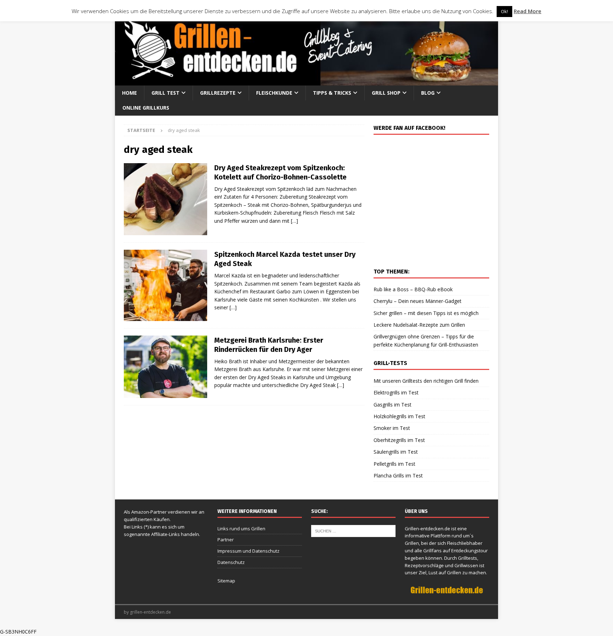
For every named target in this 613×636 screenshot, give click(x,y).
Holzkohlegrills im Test (399, 416)
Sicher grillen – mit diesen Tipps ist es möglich (426, 313)
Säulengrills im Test (396, 451)
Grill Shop (386, 92)
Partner (225, 539)
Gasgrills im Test (393, 404)
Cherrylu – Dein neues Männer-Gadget (418, 301)
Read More (527, 11)
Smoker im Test (392, 428)
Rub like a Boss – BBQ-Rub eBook (413, 289)
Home (129, 92)
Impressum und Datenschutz (248, 551)
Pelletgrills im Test (394, 463)
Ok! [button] (504, 11)
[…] (294, 220)
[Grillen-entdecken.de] (306, 81)
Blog (428, 92)
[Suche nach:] (353, 530)
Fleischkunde (274, 92)
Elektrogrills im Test (396, 392)
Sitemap (226, 580)
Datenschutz (231, 562)
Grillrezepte (218, 92)
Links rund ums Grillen (241, 528)
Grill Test (165, 92)
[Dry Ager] (165, 285)
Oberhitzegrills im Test (399, 440)
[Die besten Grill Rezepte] (165, 199)
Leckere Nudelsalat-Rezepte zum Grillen (419, 324)
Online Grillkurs (145, 107)
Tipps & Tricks (332, 92)
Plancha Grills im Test (398, 475)
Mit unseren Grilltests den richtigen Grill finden (426, 380)
